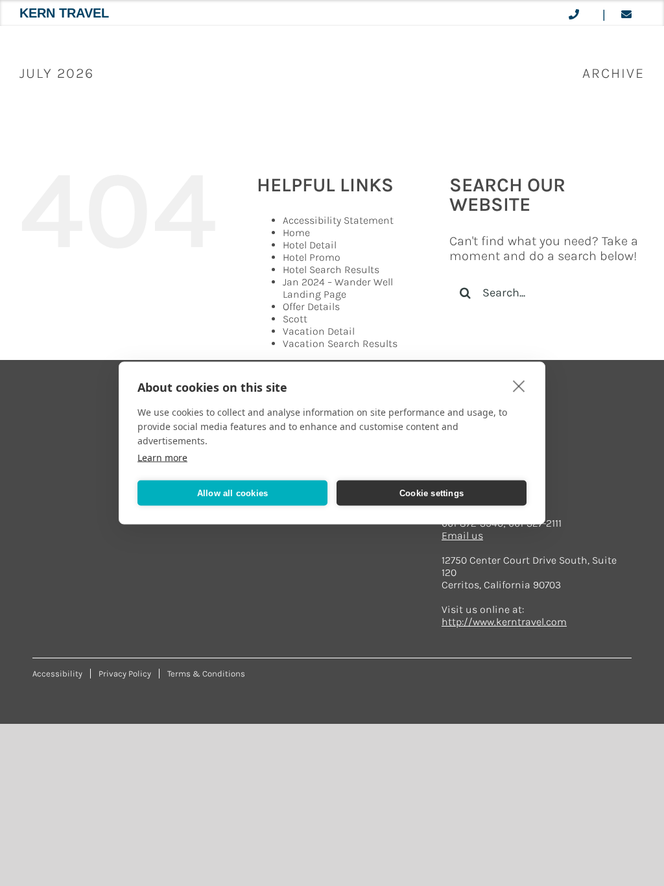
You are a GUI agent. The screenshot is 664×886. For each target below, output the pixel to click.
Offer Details (311, 306)
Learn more (162, 457)
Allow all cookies (232, 492)
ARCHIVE (613, 73)
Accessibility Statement (338, 220)
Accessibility (57, 673)
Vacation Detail (319, 331)
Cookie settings (431, 492)
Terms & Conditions (206, 673)
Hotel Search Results (331, 269)
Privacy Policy (125, 673)
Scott (295, 319)
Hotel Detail (310, 245)
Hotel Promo (311, 257)
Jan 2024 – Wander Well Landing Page (338, 288)
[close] (519, 386)
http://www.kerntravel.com (504, 622)
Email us (462, 535)
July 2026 (56, 73)
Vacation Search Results (340, 343)
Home (296, 232)
